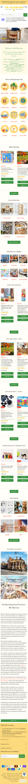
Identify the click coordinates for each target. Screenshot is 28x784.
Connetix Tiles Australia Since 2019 (7, 172)
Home (4, 773)
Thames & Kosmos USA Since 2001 (7, 419)
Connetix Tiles (16, 679)
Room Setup (17, 778)
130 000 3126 (14, 20)
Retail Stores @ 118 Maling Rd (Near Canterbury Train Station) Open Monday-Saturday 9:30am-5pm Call (15, 19)
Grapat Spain (3, 470)
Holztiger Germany (20, 470)
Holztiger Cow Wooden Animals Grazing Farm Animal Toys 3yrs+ (22, 468)
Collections (5, 776)
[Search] (25, 15)
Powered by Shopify (14, 781)
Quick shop (7, 179)
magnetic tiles (22, 665)
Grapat (25, 679)
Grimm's (21, 679)
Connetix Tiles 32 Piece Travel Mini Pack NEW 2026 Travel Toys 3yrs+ (7, 170)
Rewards (22, 778)
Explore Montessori (14, 540)
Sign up (22, 756)
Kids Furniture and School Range (13, 775)
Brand (10, 776)
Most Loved (9, 773)
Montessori (3, 679)
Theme (13, 776)
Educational (21, 773)
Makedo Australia (20, 366)
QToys (2, 680)
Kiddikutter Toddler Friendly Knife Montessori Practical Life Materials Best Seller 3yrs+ (7, 308)
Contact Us (22, 776)
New (16, 773)
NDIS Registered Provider (8, 778)
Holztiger (6, 680)
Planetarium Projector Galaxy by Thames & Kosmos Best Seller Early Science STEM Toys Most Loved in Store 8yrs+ (7, 415)
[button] (23, 7)
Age (17, 776)
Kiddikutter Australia (4, 311)
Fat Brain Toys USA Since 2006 (22, 175)
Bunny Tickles (9, 679)
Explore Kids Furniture (14, 242)
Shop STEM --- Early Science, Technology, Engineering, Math (14, 36)
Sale (13, 773)
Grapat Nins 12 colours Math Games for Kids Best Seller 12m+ (7, 468)
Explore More (14, 193)
